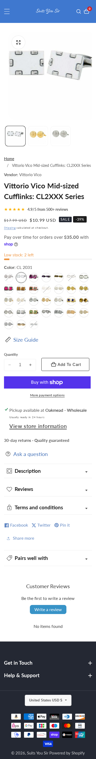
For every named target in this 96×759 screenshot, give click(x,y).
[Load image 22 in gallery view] (38, 136)
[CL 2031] (21, 277)
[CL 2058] (8, 289)
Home (9, 158)
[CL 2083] (71, 312)
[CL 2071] (21, 301)
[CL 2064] (46, 289)
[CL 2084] (84, 312)
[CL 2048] (58, 277)
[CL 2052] (71, 277)
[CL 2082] (58, 312)
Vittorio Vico (30, 175)
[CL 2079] (21, 312)
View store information (38, 426)
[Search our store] (79, 11)
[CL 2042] (33, 277)
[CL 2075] (58, 301)
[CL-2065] (58, 289)
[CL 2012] (8, 277)
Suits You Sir (37, 753)
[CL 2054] (84, 277)
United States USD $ (46, 700)
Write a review (48, 609)
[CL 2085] (8, 324)
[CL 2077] (84, 301)
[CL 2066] (71, 289)
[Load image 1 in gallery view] (15, 136)
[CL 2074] (46, 301)
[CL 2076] (71, 301)
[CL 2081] (46, 312)
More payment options (47, 395)
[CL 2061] (21, 289)
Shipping (10, 227)
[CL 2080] (33, 312)
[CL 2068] (8, 301)
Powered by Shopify (67, 753)
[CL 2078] (8, 312)
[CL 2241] (33, 324)
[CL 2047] (46, 277)
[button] (48, 558)
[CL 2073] (33, 301)
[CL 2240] (21, 324)
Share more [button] (23, 537)
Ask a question (30, 454)
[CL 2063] (33, 289)
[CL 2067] (84, 289)
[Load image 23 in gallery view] (61, 136)
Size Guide (25, 339)
